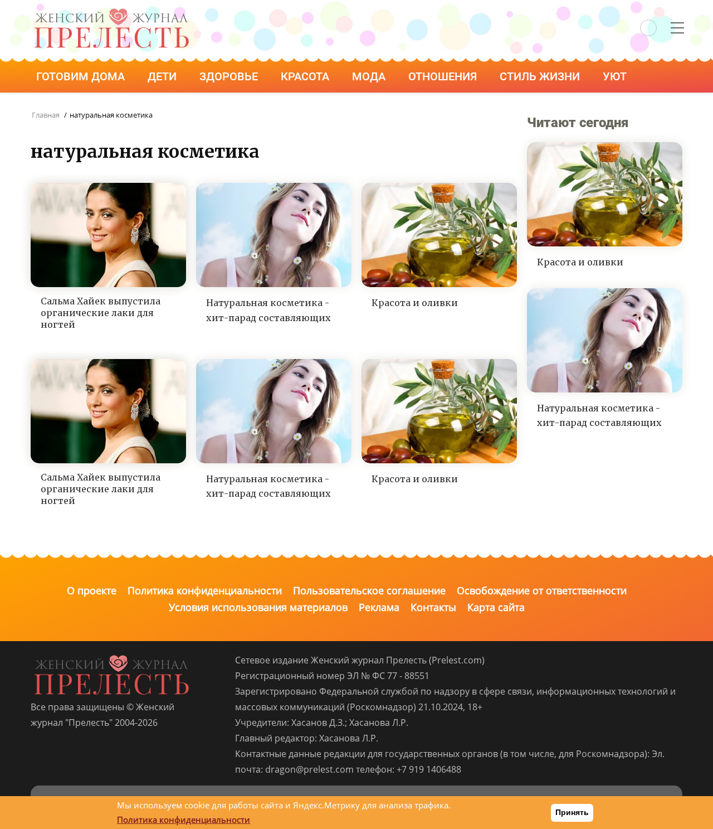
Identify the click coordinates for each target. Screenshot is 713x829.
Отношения (444, 76)
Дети (163, 76)
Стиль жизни (541, 76)
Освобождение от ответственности (542, 590)
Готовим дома (82, 76)
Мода (370, 76)
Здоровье (230, 76)
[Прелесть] (111, 12)
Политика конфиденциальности (205, 590)
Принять (572, 812)
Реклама (379, 607)
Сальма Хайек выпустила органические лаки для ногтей (100, 312)
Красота (306, 76)
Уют (616, 76)
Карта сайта (496, 607)
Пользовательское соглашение (369, 590)
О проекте (91, 590)
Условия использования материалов (258, 607)
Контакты (433, 607)
